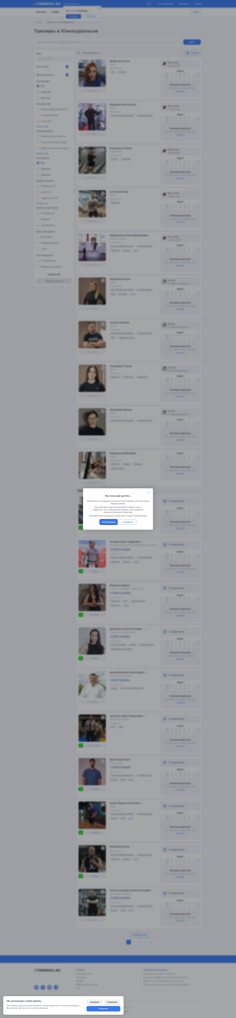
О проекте (127, 522)
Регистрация (108, 522)
